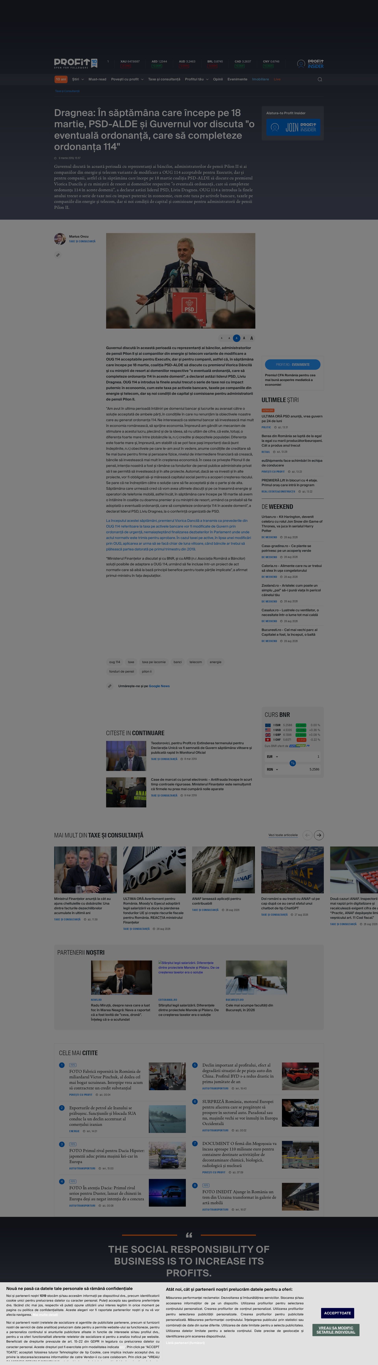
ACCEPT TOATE (337, 1313)
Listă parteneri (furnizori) (185, 1343)
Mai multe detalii (45, 1315)
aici (122, 1347)
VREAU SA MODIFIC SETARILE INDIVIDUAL (336, 1330)
